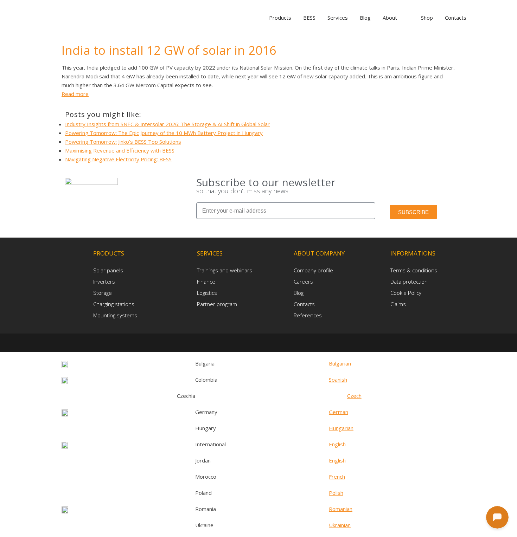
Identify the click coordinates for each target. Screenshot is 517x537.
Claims (398, 304)
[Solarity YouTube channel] (270, 342)
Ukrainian (340, 525)
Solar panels (108, 270)
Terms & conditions (413, 270)
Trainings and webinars (224, 270)
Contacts (304, 304)
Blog (299, 292)
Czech (354, 395)
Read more (75, 93)
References (308, 315)
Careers (303, 281)
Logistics (207, 292)
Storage (102, 292)
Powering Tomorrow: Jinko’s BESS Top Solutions (123, 141)
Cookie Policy (405, 292)
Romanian (340, 508)
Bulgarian (340, 363)
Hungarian (341, 428)
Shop (427, 17)
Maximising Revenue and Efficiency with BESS (119, 150)
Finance (206, 281)
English (337, 444)
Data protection (409, 281)
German (338, 411)
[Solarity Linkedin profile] (260, 342)
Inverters (104, 281)
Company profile (313, 270)
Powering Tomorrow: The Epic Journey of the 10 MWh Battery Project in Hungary (164, 132)
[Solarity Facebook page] (248, 342)
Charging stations (113, 304)
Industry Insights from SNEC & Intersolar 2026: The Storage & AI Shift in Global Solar (167, 124)
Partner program (217, 304)
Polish (336, 492)
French (337, 476)
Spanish (338, 379)
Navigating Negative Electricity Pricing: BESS (118, 159)
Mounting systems (115, 315)
